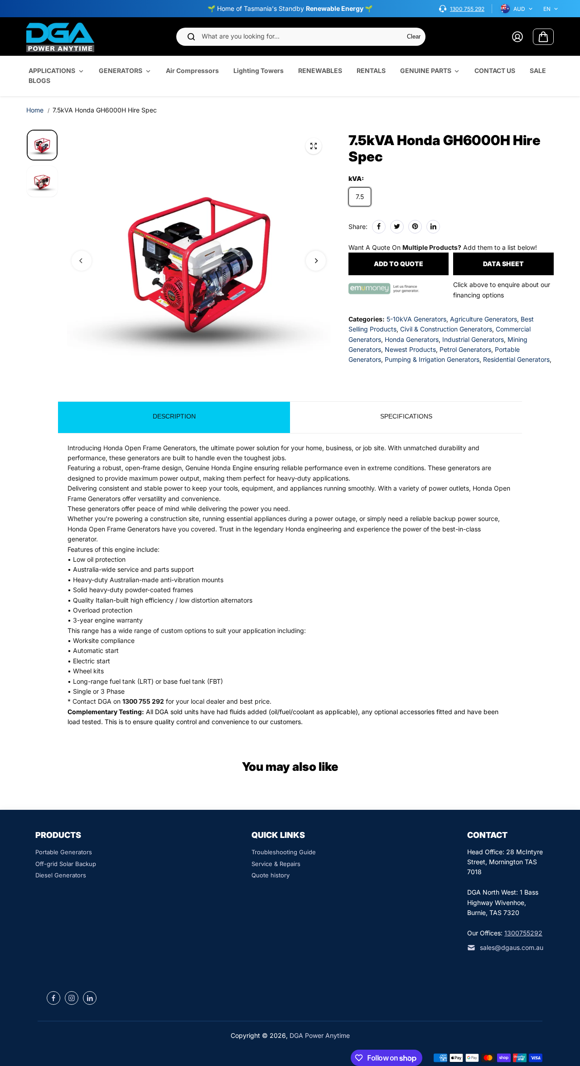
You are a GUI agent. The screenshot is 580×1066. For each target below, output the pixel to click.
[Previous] (82, 261)
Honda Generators (412, 339)
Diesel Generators (60, 875)
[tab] (174, 417)
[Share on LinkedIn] (433, 226)
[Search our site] (191, 36)
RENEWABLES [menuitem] (320, 70)
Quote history (270, 875)
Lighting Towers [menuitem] (258, 70)
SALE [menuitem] (538, 70)
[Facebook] (379, 226)
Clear (413, 36)
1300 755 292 (467, 8)
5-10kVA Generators (416, 318)
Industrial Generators (473, 339)
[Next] (316, 261)
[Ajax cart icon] (543, 37)
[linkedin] (90, 998)
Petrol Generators (465, 349)
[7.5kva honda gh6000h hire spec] (314, 146)
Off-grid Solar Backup (65, 863)
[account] (517, 37)
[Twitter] (397, 226)
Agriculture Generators (483, 318)
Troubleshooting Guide (283, 852)
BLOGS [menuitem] (39, 81)
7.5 (360, 196)
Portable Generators (63, 852)
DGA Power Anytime (320, 1035)
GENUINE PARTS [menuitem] (425, 70)
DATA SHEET (503, 264)
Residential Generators (516, 359)
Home (35, 110)
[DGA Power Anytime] (60, 36)
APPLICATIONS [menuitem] (52, 70)
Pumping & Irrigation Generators (432, 359)
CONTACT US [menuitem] (494, 70)
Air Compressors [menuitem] (192, 70)
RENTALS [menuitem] (371, 70)
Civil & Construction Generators (446, 329)
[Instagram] (71, 998)
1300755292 (523, 933)
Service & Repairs (275, 863)
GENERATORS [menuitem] (120, 70)
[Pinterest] (415, 226)
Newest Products (410, 349)
